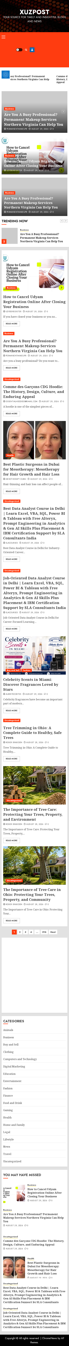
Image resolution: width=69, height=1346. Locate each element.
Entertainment (12, 1081)
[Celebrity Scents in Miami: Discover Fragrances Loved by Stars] (34, 655)
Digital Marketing (14, 1066)
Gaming (8, 1110)
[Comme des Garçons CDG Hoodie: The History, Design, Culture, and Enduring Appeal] (10, 236)
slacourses (12, 543)
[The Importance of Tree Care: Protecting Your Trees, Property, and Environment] (34, 785)
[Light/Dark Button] (19, 49)
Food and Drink (12, 1103)
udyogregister (14, 170)
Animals (8, 1030)
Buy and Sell (13, 670)
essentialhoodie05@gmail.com (22, 401)
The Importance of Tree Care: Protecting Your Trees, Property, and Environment (32, 814)
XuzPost (34, 12)
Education (9, 1074)
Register (32, 49)
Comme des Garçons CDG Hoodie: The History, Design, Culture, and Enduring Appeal (42, 237)
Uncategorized (27, 230)
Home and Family (14, 1125)
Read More (11, 323)
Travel (7, 1154)
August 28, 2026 (34, 742)
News (6, 1146)
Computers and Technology (20, 1059)
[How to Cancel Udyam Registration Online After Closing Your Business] (34, 272)
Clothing (8, 1052)
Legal (6, 1132)
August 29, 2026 (39, 129)
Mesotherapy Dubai (16, 479)
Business (9, 108)
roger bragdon (14, 742)
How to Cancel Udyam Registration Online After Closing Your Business (33, 163)
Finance (8, 1095)
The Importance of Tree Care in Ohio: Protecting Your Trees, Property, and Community (32, 894)
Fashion (26, 670)
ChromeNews (49, 1338)
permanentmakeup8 (17, 129)
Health (10, 455)
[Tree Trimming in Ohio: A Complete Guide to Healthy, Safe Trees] (34, 720)
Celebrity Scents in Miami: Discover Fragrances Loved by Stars (30, 684)
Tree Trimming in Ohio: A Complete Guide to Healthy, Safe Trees (32, 732)
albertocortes (13, 694)
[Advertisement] (50, 50)
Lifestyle (8, 1139)
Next (53, 932)
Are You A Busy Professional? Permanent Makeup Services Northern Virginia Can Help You (33, 119)
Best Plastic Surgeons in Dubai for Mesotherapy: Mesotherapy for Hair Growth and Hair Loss (31, 469)
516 (44, 932)
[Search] (26, 50)
